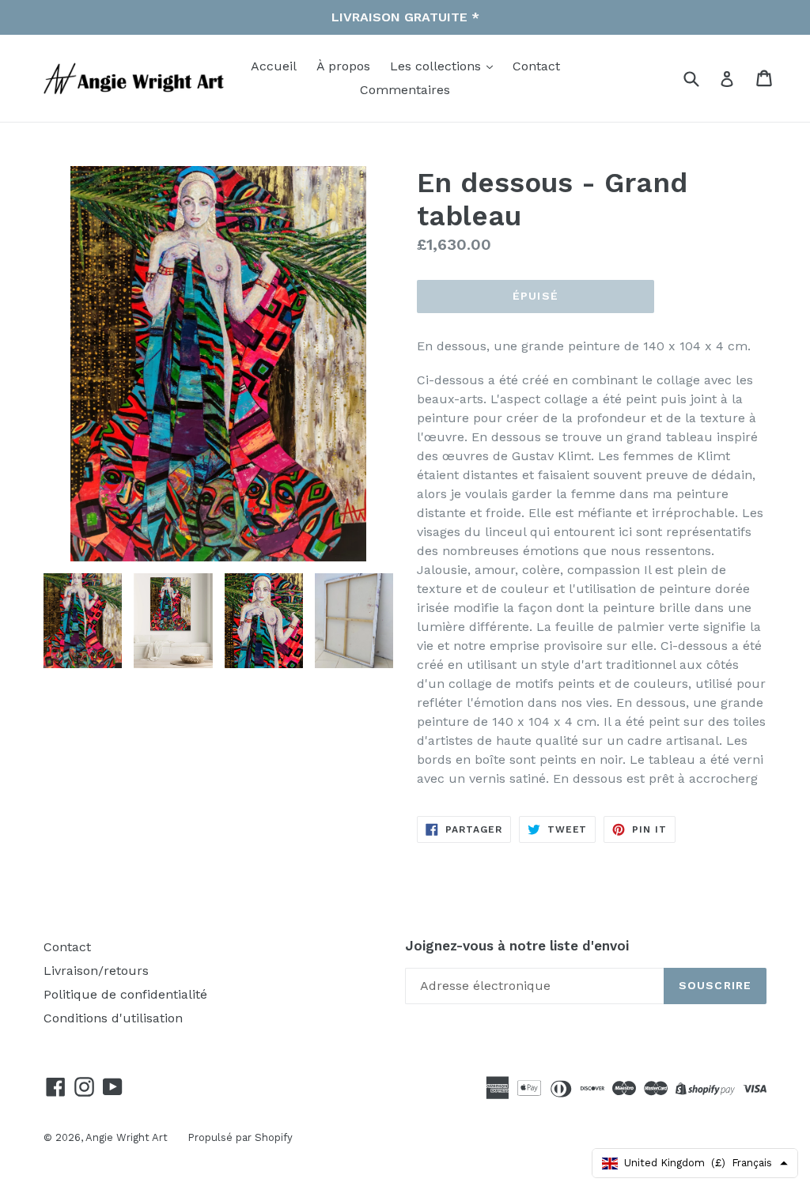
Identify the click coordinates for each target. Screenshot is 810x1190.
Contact (536, 66)
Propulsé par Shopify (240, 1137)
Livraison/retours (96, 970)
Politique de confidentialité (125, 994)
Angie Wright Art (126, 1137)
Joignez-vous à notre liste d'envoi (517, 946)
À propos (343, 66)
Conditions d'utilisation (113, 1018)
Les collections (437, 66)
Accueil (274, 66)
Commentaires (405, 89)
